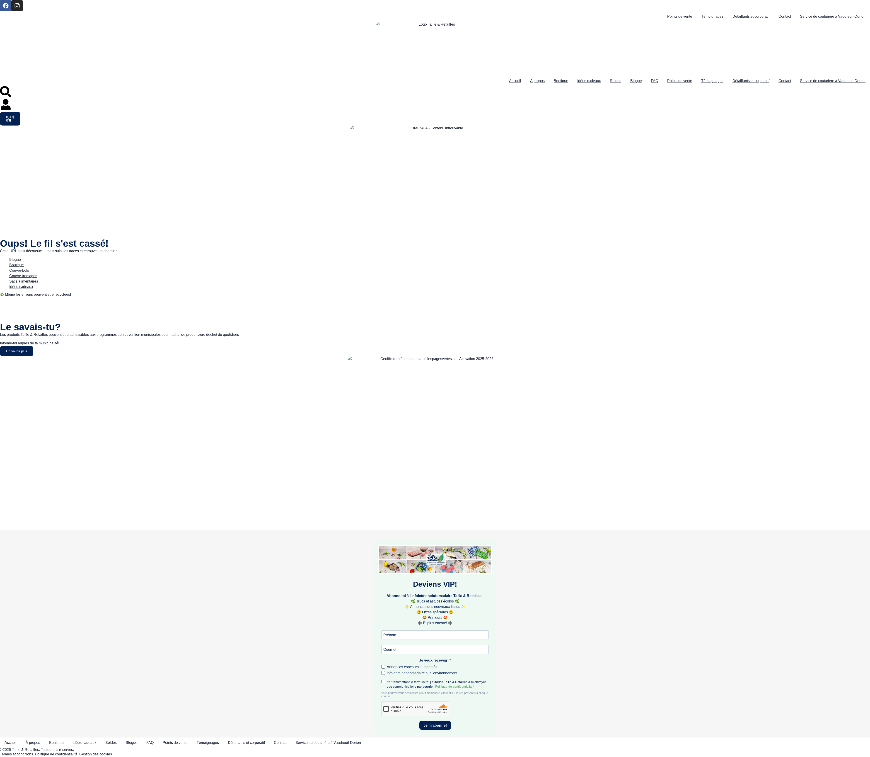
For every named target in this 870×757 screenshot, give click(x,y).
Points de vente (679, 16)
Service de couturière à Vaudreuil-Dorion (832, 16)
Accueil (515, 81)
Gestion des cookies (95, 754)
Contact (784, 16)
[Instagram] (17, 5)
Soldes (615, 81)
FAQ (654, 81)
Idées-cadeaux (21, 287)
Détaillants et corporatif (750, 16)
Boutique (561, 81)
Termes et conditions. (17, 754)
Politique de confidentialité (56, 754)
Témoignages (712, 16)
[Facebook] (5, 5)
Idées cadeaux (589, 81)
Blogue (636, 81)
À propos (537, 81)
